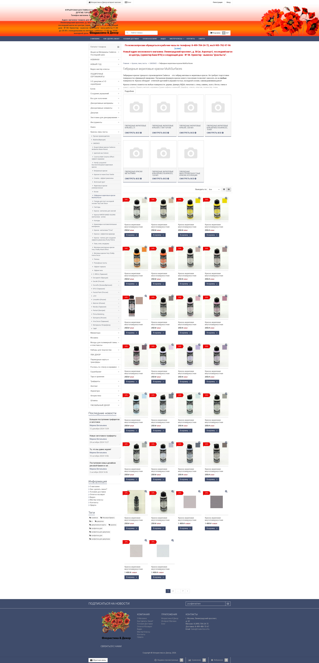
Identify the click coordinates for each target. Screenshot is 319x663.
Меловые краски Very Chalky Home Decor (103, 254)
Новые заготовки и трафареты (103, 436)
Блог (129, 2)
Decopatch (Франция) (100, 278)
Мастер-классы (176, 39)
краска (113, 525)
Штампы (94, 400)
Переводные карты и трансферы (99, 360)
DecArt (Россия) (98, 281)
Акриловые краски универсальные (99, 187)
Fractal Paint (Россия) (100, 292)
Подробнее (129, 91)
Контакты (191, 39)
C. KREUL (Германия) (100, 274)
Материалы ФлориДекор (101, 325)
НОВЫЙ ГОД (95, 64)
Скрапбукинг (95, 372)
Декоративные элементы (101, 108)
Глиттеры (97, 207)
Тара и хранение (97, 376)
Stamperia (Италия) (99, 318)
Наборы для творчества (100, 350)
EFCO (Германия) (99, 289)
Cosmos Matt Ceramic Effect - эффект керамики (103, 158)
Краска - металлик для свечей (105, 211)
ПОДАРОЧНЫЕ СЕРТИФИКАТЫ (97, 75)
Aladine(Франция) (99, 140)
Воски (96, 192)
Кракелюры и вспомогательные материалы (104, 225)
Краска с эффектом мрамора (104, 234)
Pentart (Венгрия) (99, 310)
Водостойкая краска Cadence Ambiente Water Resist (103, 148)
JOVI (94, 296)
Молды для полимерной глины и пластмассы (103, 343)
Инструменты (96, 122)
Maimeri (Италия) (99, 303)
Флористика (95, 396)
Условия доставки (131, 39)
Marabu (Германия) (99, 307)
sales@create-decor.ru (200, 629)
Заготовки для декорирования (103, 117)
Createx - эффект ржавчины (104, 178)
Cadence (94, 518)
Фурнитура (95, 391)
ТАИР (95, 329)
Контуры (97, 220)
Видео (163, 39)
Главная (126, 63)
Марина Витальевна (98, 425)
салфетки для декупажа (100, 539)
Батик (92, 89)
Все (210, 189)
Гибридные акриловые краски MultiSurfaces (103, 196)
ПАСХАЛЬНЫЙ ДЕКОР (100, 405)
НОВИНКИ (94, 59)
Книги (92, 127)
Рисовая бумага (108, 518)
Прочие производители (101, 136)
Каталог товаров (98, 47)
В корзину (130, 235)
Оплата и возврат (150, 39)
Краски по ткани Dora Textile (104, 174)
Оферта (202, 39)
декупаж (100, 521)
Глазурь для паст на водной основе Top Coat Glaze (103, 202)
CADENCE (96, 143)
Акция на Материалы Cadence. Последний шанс (103, 53)
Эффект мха (98, 270)
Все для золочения (98, 98)
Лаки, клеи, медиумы (101, 244)
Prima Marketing (98, 314)
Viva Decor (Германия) (101, 321)
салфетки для (96, 535)
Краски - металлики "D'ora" (103, 230)
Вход (228, 2)
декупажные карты (98, 525)
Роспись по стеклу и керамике (103, 367)
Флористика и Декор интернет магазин (106, 2)
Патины (96, 259)
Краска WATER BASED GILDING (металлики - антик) (103, 216)
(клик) (177, 48)
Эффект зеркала (100, 267)
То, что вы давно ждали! (100, 449)
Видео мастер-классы (100, 69)
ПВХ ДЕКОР (95, 355)
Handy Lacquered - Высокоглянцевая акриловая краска (102, 165)
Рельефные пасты (100, 263)
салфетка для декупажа (100, 532)
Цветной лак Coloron (101, 153)
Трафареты (95, 381)
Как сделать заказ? (111, 39)
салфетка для (96, 528)
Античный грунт (99, 182)
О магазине (95, 39)
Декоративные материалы (101, 103)
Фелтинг (94, 386)
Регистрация (217, 2)
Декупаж (94, 113)
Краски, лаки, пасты (99, 132)
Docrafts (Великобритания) (102, 285)
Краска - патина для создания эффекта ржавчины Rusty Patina (104, 239)
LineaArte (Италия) (99, 299)
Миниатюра (95, 333)
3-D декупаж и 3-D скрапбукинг (98, 82)
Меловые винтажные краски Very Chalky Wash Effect (103, 248)
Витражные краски (100, 171)
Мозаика (94, 338)
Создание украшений (99, 93)
